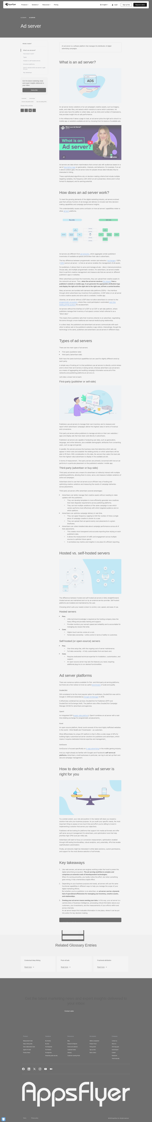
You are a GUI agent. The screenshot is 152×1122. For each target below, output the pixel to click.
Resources (45, 5)
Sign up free (126, 5)
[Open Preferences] (3, 1119)
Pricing (56, 5)
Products (24, 5)
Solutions (35, 5)
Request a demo (140, 5)
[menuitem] (25, 5)
